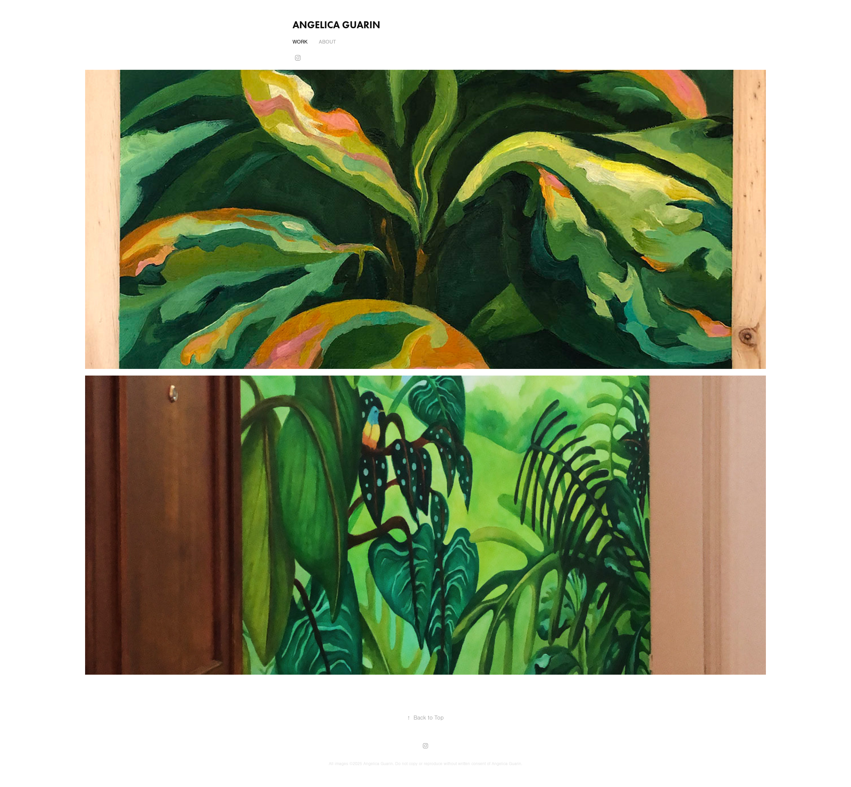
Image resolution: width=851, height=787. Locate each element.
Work (300, 42)
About (327, 42)
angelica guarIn (336, 25)
